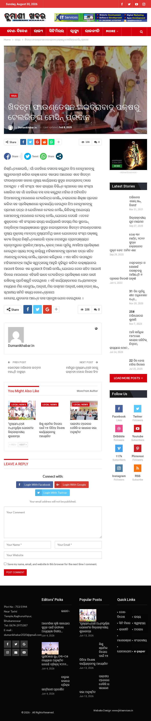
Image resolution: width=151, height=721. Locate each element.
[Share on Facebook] (11, 156)
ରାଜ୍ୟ (38, 31)
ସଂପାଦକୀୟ (140, 640)
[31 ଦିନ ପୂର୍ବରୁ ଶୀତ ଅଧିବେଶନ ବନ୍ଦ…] (118, 295)
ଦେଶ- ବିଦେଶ (17, 31)
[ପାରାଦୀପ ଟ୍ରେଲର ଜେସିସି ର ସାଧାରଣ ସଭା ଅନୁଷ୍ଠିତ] (84, 410)
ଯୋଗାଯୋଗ (124, 651)
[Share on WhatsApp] (47, 156)
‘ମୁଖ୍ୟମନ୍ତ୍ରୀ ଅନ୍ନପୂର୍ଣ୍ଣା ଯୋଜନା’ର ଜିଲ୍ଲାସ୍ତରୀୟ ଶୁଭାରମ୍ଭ (94, 627)
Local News (18, 404)
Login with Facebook (37, 484)
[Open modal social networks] (59, 156)
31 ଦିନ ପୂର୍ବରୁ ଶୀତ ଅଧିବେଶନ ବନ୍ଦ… (138, 295)
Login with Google (74, 484)
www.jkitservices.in (122, 710)
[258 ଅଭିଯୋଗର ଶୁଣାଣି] (118, 316)
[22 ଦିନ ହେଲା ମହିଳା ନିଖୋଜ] (118, 365)
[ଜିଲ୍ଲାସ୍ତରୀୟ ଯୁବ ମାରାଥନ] (118, 222)
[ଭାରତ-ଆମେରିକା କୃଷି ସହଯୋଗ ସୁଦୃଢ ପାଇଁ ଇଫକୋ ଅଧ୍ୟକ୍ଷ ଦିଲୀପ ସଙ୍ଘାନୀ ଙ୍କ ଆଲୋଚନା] (50, 615)
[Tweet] (31, 156)
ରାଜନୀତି (92, 31)
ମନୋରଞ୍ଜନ (124, 640)
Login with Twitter (55, 492)
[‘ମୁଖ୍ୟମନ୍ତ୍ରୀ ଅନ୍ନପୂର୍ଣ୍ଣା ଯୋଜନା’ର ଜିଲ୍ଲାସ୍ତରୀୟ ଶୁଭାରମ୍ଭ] (22, 410)
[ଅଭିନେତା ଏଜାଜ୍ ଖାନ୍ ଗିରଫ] (118, 201)
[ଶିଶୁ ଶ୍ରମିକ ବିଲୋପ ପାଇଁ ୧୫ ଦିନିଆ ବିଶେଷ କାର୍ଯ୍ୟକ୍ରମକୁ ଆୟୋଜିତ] (53, 410)
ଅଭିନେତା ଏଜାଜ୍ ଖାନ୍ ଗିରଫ (135, 201)
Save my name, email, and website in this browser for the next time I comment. (52, 564)
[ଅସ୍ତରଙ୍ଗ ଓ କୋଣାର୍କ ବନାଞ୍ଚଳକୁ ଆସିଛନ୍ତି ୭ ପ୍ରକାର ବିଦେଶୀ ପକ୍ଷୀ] (118, 267)
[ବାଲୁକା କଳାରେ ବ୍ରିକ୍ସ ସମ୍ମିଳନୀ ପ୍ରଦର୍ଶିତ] (50, 681)
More (110, 31)
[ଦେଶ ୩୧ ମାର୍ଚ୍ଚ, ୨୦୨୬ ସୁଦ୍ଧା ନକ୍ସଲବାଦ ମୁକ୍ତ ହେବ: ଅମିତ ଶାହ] (118, 239)
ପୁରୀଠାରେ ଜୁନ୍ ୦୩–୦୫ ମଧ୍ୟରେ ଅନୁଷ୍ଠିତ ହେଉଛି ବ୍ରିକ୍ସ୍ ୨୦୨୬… (55, 660)
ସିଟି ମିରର (56, 31)
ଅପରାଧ (138, 629)
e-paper (139, 651)
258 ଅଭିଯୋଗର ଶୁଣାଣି (136, 315)
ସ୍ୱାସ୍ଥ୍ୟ (74, 31)
